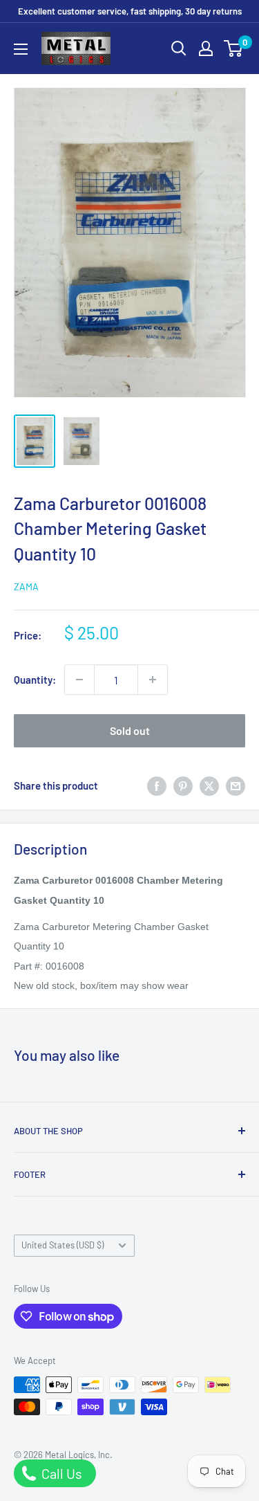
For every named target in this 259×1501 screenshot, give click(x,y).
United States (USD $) (62, 1244)
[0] (233, 48)
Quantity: (35, 679)
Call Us (60, 1473)
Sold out (130, 730)
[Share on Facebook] (156, 785)
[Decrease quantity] (79, 679)
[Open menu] (21, 49)
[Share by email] (235, 785)
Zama (26, 586)
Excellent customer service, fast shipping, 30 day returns (130, 11)
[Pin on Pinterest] (183, 785)
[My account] (206, 48)
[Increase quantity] (152, 679)
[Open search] (178, 48)
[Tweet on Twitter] (209, 785)
